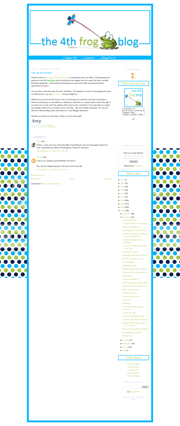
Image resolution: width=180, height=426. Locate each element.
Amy (134, 74)
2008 (122, 211)
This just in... (127, 300)
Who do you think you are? (132, 259)
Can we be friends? (41, 72)
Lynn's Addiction (133, 373)
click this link (58, 94)
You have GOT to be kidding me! (135, 272)
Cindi (39, 141)
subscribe (51, 127)
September (126, 344)
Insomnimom (133, 370)
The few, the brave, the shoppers (135, 223)
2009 (122, 207)
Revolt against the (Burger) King (134, 283)
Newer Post (35, 179)
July (124, 350)
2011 (122, 200)
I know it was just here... (131, 296)
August (125, 347)
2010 (122, 204)
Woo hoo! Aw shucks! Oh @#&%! (135, 329)
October (125, 340)
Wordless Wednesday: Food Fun (135, 269)
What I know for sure (130, 289)
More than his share (130, 252)
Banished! (126, 303)
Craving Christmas (129, 293)
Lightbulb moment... (130, 265)
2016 (122, 183)
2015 (122, 187)
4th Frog (42, 127)
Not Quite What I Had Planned (58, 78)
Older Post (107, 179)
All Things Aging (133, 364)
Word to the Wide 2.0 (130, 279)
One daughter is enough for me (134, 230)
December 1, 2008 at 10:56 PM (52, 170)
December (126, 214)
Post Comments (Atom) (51, 184)
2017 (122, 180)
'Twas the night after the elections (135, 320)
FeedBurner (138, 166)
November (126, 217)
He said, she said (129, 313)
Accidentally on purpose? (132, 332)
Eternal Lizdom (133, 367)
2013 (122, 193)
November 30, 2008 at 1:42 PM (52, 151)
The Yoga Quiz (128, 262)
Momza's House (133, 376)
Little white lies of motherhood (134, 286)
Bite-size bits (127, 336)
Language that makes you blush (134, 255)
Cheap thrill (126, 276)
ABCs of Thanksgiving (130, 227)
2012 (122, 197)
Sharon (39, 157)
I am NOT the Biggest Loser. (133, 316)
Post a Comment (37, 175)
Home (71, 179)
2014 (122, 190)
